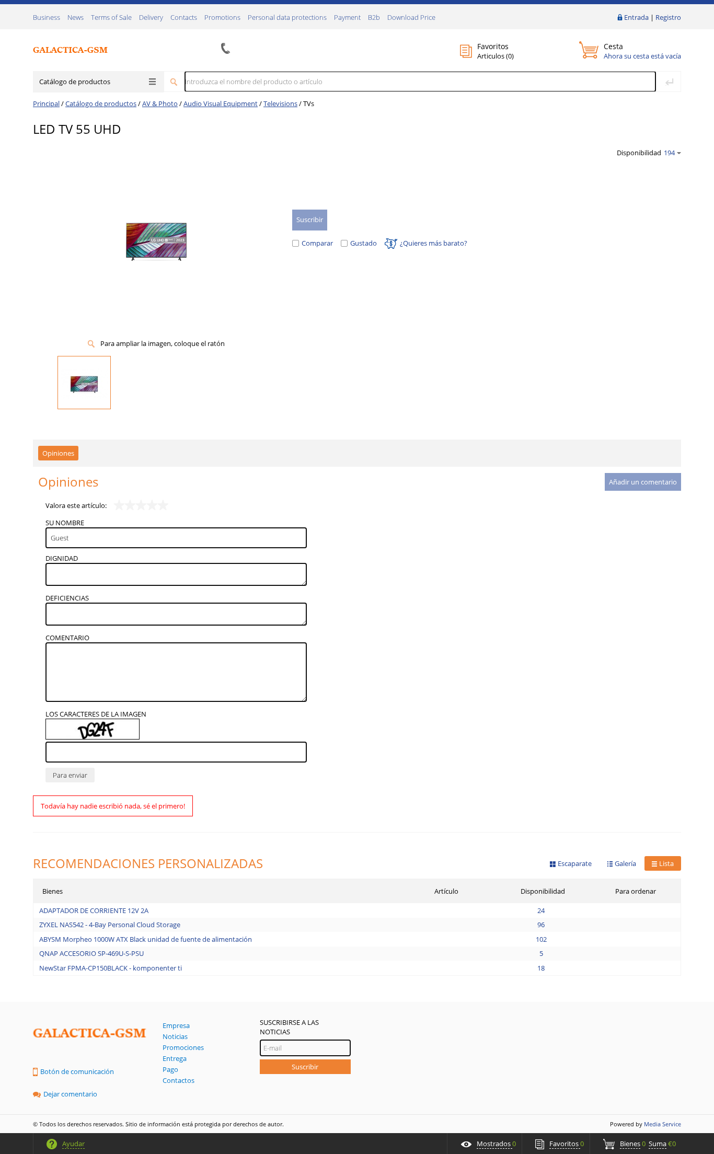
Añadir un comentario (643, 482)
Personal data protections (287, 17)
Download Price (411, 17)
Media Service (662, 1124)
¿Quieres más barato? (433, 243)
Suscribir (305, 1066)
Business (46, 17)
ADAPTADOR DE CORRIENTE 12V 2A (93, 910)
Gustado (363, 243)
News (75, 17)
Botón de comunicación (77, 1071)
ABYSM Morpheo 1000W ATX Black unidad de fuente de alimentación (145, 939)
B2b (374, 17)
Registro (668, 17)
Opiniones (58, 453)
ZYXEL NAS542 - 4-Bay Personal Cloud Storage (109, 924)
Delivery (151, 17)
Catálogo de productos (74, 81)
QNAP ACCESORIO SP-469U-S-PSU (91, 953)
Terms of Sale (111, 17)
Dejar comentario (70, 1094)
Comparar (317, 243)
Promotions (222, 17)
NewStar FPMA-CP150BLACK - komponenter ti (110, 968)
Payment (347, 17)
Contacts (183, 17)
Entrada (636, 17)
